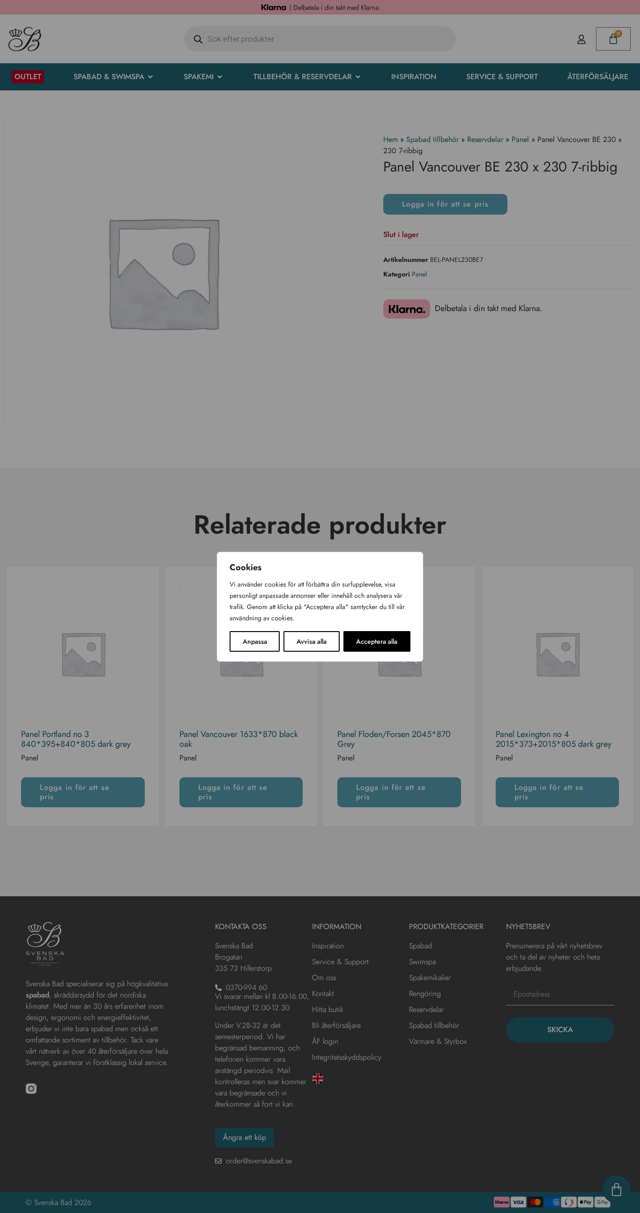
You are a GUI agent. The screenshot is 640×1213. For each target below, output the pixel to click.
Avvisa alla (312, 641)
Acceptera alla (376, 641)
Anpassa (255, 641)
